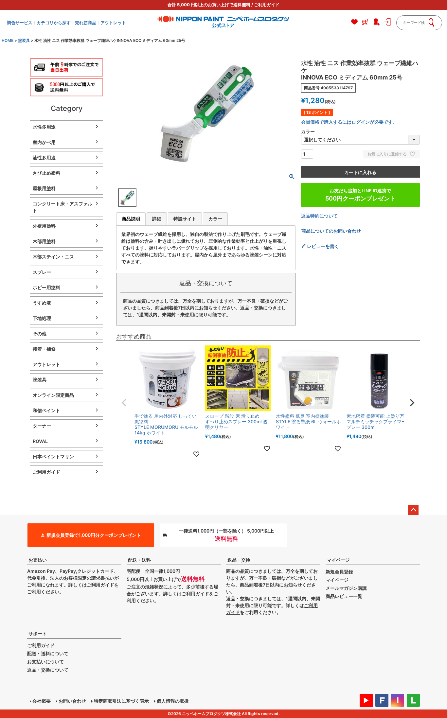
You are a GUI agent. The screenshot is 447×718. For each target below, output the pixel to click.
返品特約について (319, 216)
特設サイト (184, 218)
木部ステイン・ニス (53, 256)
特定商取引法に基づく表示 (121, 701)
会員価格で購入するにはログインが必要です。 (349, 122)
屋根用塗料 (44, 188)
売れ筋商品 (85, 22)
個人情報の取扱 (173, 701)
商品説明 (131, 218)
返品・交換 (238, 560)
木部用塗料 (44, 241)
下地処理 (42, 318)
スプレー (42, 272)
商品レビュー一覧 (344, 596)
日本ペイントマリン (53, 456)
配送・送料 (139, 560)
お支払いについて (45, 661)
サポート (37, 633)
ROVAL (40, 441)
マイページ (338, 560)
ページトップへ (413, 510)
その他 (39, 333)
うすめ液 (42, 303)
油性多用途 (44, 157)
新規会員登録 (339, 571)
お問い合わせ (72, 701)
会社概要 (41, 701)
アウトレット (113, 22)
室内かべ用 (44, 142)
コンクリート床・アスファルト (62, 207)
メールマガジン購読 (346, 588)
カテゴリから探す (54, 22)
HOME (7, 40)
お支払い (37, 560)
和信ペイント (46, 410)
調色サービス (19, 22)
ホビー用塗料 (46, 287)
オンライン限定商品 (53, 395)
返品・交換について (47, 670)
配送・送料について (47, 653)
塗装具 (24, 40)
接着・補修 (44, 349)
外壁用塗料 (44, 226)
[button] (124, 402)
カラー (215, 218)
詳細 (156, 218)
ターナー (42, 426)
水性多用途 (44, 127)
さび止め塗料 (46, 173)
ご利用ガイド (266, 4)
